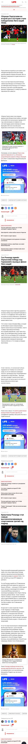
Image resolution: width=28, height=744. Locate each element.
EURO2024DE (17, 284)
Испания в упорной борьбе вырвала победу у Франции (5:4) (13, 156)
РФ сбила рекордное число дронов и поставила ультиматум (13, 239)
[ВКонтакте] (12, 208)
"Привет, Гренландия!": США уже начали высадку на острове (13, 506)
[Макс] (5, 208)
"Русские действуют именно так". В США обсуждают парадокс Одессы (11, 228)
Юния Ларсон (5, 451)
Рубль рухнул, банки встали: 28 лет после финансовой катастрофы (11, 493)
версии (16, 576)
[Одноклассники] (15, 208)
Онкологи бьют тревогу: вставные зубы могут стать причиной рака (13, 249)
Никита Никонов (5, 729)
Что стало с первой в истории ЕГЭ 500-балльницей (11, 489)
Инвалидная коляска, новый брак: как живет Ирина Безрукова (12, 244)
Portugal (13, 44)
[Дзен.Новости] (2, 208)
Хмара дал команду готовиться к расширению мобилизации (13, 484)
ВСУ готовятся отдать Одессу (8, 236)
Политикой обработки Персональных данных (10, 6)
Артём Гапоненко (5, 195)
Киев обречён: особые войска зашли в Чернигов (13, 232)
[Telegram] (9, 208)
